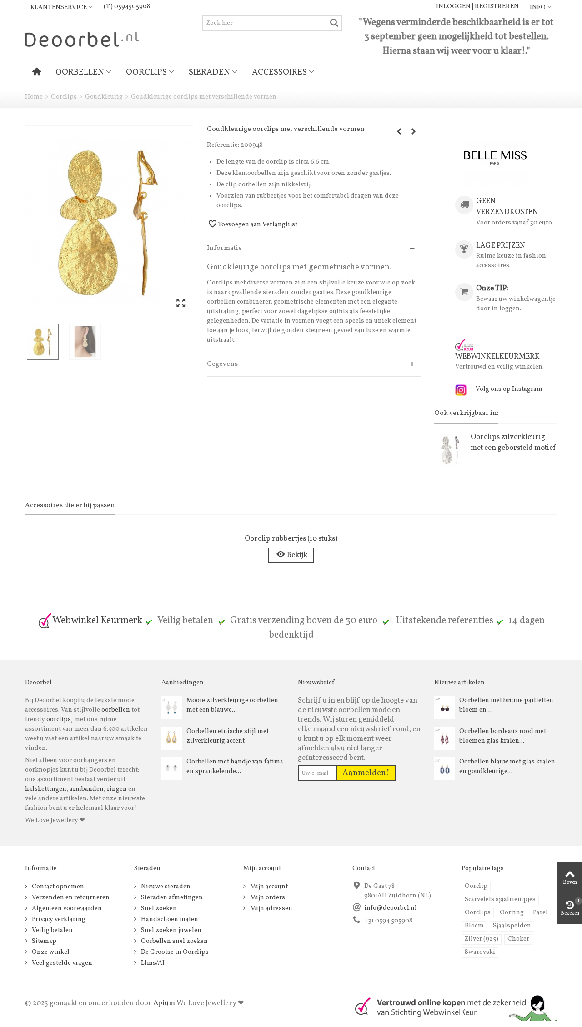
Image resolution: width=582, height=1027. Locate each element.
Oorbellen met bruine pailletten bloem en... (506, 705)
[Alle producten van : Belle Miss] (495, 157)
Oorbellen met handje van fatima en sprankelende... (234, 767)
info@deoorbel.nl (390, 908)
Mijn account (268, 886)
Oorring (512, 912)
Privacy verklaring (57, 919)
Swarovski (480, 952)
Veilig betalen (51, 930)
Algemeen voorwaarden (66, 908)
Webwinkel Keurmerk (97, 620)
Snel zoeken (158, 908)
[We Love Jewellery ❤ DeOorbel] (82, 39)
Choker (518, 939)
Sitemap (43, 941)
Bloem (474, 926)
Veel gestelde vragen (61, 963)
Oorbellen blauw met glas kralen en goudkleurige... (507, 767)
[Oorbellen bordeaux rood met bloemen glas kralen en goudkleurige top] (444, 738)
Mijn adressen (270, 908)
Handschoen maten (169, 919)
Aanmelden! (366, 773)
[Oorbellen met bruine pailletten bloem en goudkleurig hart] (444, 707)
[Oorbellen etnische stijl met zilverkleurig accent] (171, 738)
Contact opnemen (57, 886)
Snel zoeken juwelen (170, 930)
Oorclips (146, 72)
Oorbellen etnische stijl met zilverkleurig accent (227, 736)
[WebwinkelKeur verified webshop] (450, 1006)
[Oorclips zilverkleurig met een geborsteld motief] (450, 450)
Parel (540, 912)
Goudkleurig (104, 97)
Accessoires (279, 72)
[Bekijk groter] (180, 303)
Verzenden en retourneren (70, 897)
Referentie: (223, 145)
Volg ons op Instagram (509, 389)
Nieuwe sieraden (165, 886)
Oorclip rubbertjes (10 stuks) (291, 538)
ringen (117, 789)
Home (34, 97)
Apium (164, 1003)
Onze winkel (50, 952)
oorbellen (115, 710)
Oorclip (476, 886)
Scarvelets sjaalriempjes (500, 899)
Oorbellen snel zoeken (174, 941)
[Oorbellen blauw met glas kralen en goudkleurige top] (444, 768)
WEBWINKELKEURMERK (497, 356)
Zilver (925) (481, 939)
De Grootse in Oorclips (174, 952)
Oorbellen (79, 72)
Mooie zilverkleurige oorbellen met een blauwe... (232, 705)
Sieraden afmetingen (171, 897)
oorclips (58, 719)
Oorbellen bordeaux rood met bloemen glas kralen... (502, 736)
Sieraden (209, 72)
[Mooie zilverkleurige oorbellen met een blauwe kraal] (171, 707)
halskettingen (45, 789)
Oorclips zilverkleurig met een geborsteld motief (513, 442)
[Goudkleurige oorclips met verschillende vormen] (109, 221)
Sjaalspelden (512, 926)
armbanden (87, 789)
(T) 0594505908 (127, 6)
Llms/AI (152, 963)
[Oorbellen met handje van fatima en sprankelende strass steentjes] (171, 768)
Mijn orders (267, 897)
